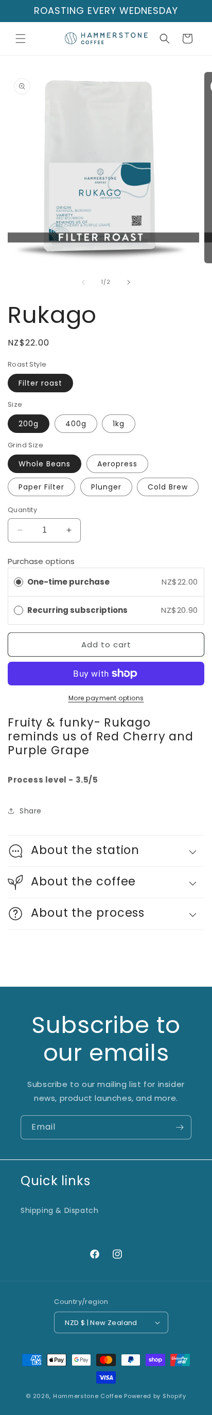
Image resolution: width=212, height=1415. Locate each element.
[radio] (18, 582)
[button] (20, 38)
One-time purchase (68, 581)
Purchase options (41, 561)
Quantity (22, 510)
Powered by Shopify (155, 1396)
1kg (119, 424)
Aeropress (117, 464)
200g (29, 424)
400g (75, 424)
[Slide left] (83, 282)
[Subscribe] (179, 1127)
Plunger (106, 487)
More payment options (106, 698)
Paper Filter (41, 487)
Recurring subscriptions (78, 610)
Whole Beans (44, 464)
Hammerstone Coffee (87, 1396)
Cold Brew (168, 487)
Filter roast (40, 383)
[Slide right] (128, 282)
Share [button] (31, 811)
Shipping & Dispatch (59, 1210)
